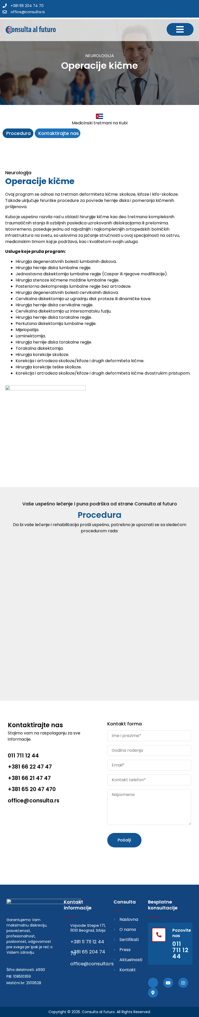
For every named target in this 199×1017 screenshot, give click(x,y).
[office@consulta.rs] (66, 963)
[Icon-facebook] (153, 983)
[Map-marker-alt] (153, 993)
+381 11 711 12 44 (87, 941)
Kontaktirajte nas (58, 133)
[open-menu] (180, 29)
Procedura (19, 133)
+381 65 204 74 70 (87, 952)
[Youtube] (168, 983)
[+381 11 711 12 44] (66, 941)
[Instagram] (183, 983)
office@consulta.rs (92, 963)
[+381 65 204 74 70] (66, 951)
